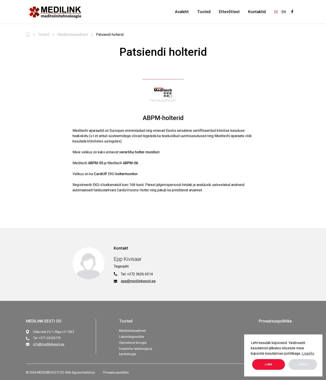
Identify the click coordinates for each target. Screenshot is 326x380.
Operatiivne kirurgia (132, 342)
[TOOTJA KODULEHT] (163, 92)
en (283, 12)
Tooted (203, 11)
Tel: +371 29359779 (47, 338)
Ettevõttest (229, 11)
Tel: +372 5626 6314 (137, 274)
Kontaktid (257, 11)
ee (276, 12)
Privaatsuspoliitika (275, 321)
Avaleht (182, 11)
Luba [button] (268, 364)
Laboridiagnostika (131, 336)
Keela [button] (303, 364)
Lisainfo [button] (308, 353)
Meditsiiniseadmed (132, 330)
